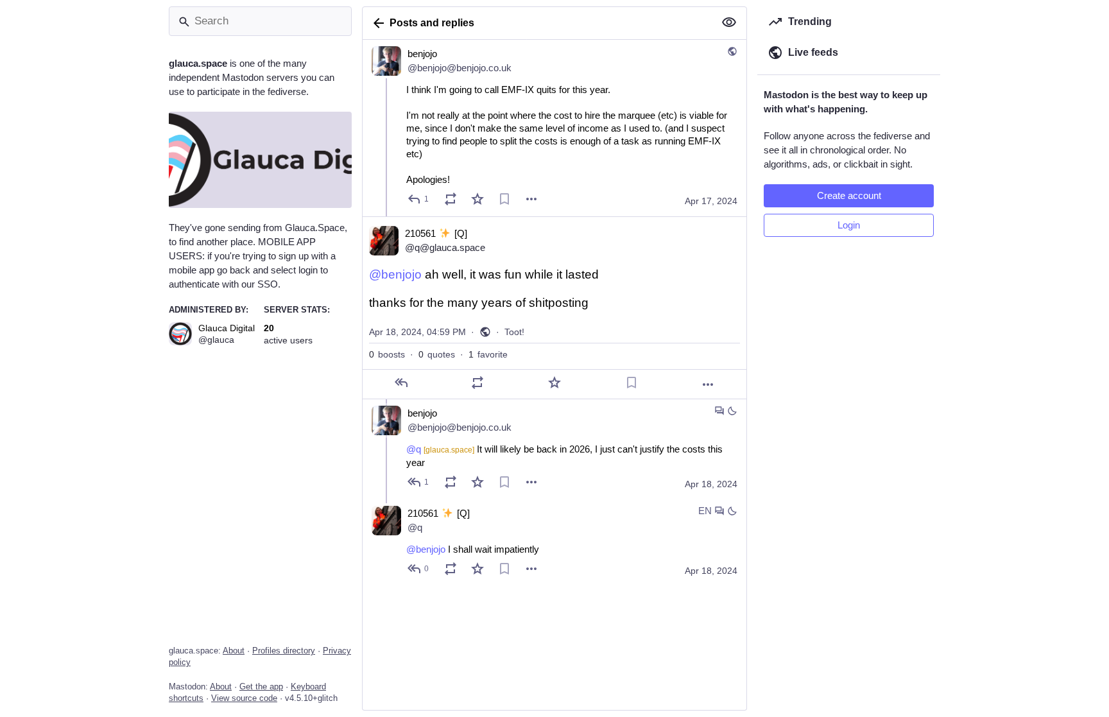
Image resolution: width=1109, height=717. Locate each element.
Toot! (514, 332)
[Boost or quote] (450, 199)
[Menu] (531, 199)
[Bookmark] (504, 199)
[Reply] (401, 382)
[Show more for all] (729, 22)
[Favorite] (477, 199)
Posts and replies (432, 22)
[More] (708, 384)
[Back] (376, 23)
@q (440, 449)
